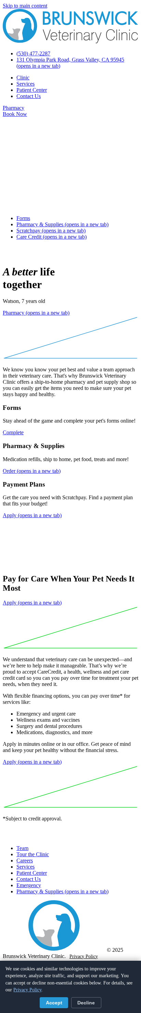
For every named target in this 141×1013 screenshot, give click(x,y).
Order (32, 471)
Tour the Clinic (32, 854)
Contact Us (28, 96)
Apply (32, 515)
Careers (24, 860)
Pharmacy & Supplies (62, 224)
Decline (86, 1002)
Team (22, 848)
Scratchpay (51, 230)
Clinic (22, 77)
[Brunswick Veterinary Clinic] (70, 42)
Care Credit (51, 237)
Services (25, 84)
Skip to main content (25, 6)
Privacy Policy (83, 956)
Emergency (28, 885)
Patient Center (31, 90)
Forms (23, 218)
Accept (54, 1002)
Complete (13, 432)
